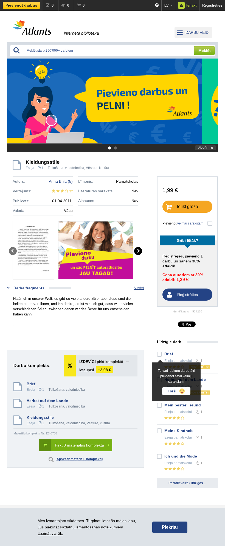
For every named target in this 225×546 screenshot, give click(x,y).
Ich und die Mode (180, 456)
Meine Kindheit (178, 430)
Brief (31, 384)
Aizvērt (203, 148)
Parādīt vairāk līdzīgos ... (187, 483)
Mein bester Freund (182, 405)
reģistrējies (172, 256)
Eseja (30, 168)
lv (166, 5)
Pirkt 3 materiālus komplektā (79, 445)
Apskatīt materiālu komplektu (80, 459)
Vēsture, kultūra (97, 168)
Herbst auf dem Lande (47, 400)
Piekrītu (170, 527)
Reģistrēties (212, 5)
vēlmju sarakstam (190, 223)
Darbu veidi (197, 32)
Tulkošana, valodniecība (66, 168)
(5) (61, 181)
